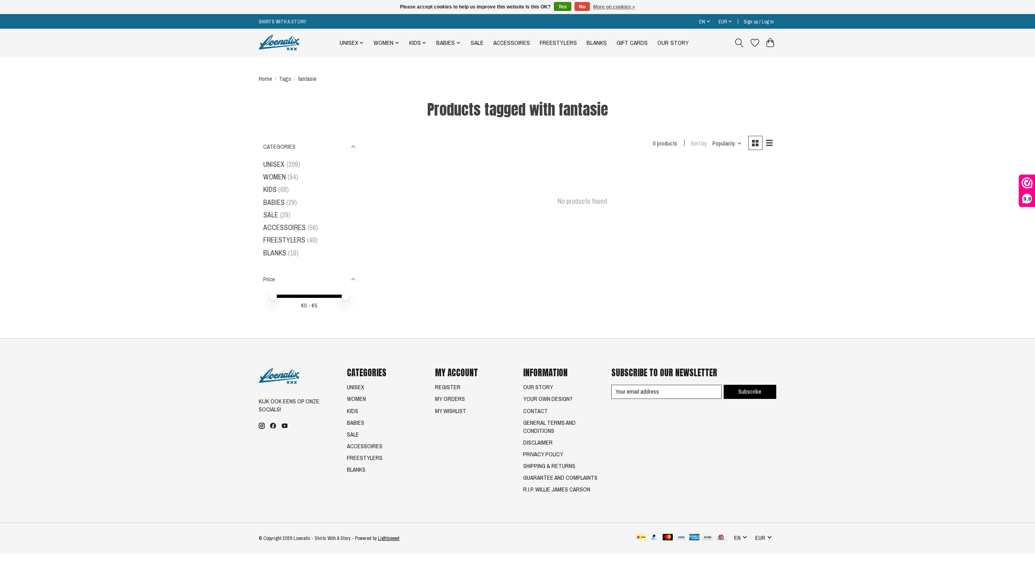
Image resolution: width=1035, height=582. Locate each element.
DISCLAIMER (538, 443)
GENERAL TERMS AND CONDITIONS (549, 427)
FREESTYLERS (558, 42)
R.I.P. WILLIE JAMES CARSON (556, 489)
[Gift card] (721, 538)
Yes (562, 7)
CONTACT (535, 411)
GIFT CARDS (632, 42)
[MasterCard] (668, 538)
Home (265, 79)
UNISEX (274, 164)
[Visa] (681, 538)
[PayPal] (654, 538)
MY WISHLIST (450, 411)
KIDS (270, 189)
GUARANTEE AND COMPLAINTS (560, 478)
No (582, 7)
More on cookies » (614, 7)
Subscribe (749, 392)
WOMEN (274, 176)
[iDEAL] (641, 538)
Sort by (699, 143)
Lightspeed (388, 538)
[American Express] (694, 538)
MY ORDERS (450, 399)
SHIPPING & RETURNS (549, 466)
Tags (285, 79)
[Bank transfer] (708, 538)
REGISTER (447, 387)
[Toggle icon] (739, 43)
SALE (477, 42)
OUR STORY (673, 42)
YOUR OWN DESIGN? (547, 399)
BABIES (274, 202)
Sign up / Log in (759, 21)
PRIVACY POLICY (543, 454)
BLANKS (597, 42)
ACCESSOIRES (511, 42)
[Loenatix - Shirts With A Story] (279, 43)
